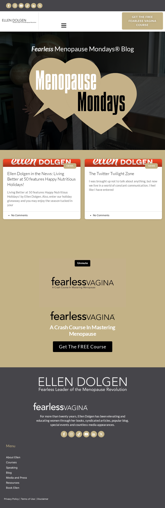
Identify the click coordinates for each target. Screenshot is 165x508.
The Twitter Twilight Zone (111, 173)
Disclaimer (43, 499)
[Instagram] (15, 5)
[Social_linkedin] (33, 5)
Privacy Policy (11, 499)
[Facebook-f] (8, 5)
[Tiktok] (27, 5)
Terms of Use (28, 499)
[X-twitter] (39, 5)
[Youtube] (21, 5)
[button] (64, 25)
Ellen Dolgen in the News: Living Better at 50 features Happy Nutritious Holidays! (41, 179)
